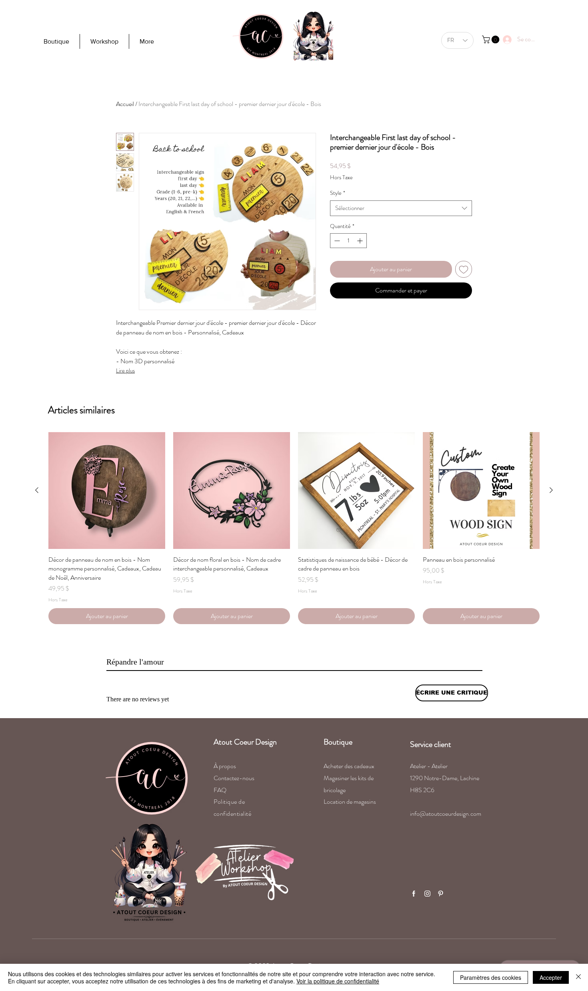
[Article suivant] (551, 490)
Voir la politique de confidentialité (337, 981)
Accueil (125, 103)
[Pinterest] (440, 894)
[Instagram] (427, 894)
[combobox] (401, 208)
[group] (294, 528)
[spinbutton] (348, 241)
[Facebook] (414, 894)
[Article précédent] (37, 490)
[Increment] (361, 241)
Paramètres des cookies (490, 977)
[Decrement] (336, 241)
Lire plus (125, 370)
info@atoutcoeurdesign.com (445, 813)
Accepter (551, 977)
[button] (491, 40)
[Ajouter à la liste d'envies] (463, 269)
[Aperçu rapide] (106, 490)
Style (337, 193)
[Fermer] (578, 977)
